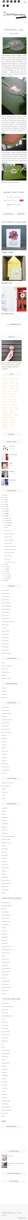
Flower (12, 386)
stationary (12, 422)
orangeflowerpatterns (7, 949)
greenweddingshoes (7, 606)
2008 (4, 580)
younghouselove (6, 766)
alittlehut (4, 814)
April (6, 571)
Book (14, 378)
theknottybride (5, 643)
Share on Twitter (12, 200)
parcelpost (4, 861)
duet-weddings (5, 599)
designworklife (5, 823)
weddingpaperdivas (6, 653)
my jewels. (10, 1156)
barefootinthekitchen (7, 905)
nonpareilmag (5, 624)
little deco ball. (7, 537)
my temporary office (9, 552)
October (7, 520)
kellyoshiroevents (6, 618)
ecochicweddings (6, 602)
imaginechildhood (6, 1053)
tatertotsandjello (6, 1100)
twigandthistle (5, 889)
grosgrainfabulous (6, 921)
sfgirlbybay (4, 1097)
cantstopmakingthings (7, 1015)
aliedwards (4, 811)
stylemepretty (5, 637)
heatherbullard (5, 726)
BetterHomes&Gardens (7, 782)
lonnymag (4, 735)
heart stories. (12, 480)
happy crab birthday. (9, 540)
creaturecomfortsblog (7, 719)
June (6, 566)
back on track (7, 559)
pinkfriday (4, 744)
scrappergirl (4, 1094)
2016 (4, 499)
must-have (11, 417)
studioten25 (5, 754)
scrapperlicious (5, 867)
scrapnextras (5, 864)
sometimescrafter (6, 971)
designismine (5, 1041)
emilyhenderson (5, 722)
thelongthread (5, 984)
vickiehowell (4, 990)
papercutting (5, 855)
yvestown (4, 773)
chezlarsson (4, 716)
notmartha (4, 1072)
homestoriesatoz (6, 729)
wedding (12, 425)
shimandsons (5, 965)
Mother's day (5, 396)
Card (13, 204)
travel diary (5, 425)
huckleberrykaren (6, 612)
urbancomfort (5, 763)
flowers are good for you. (10, 549)
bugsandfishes (5, 912)
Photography (13, 396)
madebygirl (4, 738)
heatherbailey (5, 924)
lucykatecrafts (5, 934)
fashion (16, 407)
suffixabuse (4, 757)
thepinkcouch (5, 886)
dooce (3, 662)
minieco (3, 845)
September (7, 522)
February (7, 576)
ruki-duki (4, 748)
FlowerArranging (6, 786)
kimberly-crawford (6, 839)
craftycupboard (5, 918)
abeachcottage (5, 707)
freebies (11, 409)
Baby (3, 378)
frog (16, 409)
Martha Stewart (11, 394)
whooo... (6, 527)
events (10, 407)
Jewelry (4, 394)
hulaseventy (5, 669)
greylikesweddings (6, 609)
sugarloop (4, 871)
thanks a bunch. (8, 252)
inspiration (16, 414)
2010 (4, 513)
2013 (4, 506)
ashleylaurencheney (6, 713)
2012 (4, 509)
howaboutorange (6, 1050)
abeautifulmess (5, 1003)
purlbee (3, 956)
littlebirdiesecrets (6, 1063)
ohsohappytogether (6, 946)
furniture (4, 412)
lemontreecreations (6, 732)
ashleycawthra (5, 1009)
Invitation (15, 391)
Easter (11, 383)
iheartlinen (4, 927)
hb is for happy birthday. (10, 546)
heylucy (3, 1047)
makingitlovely (5, 1069)
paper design (17, 204)
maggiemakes (5, 937)
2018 (4, 495)
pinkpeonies (4, 691)
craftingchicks (5, 1025)
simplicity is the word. (9, 533)
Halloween (11, 388)
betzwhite (4, 908)
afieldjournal (4, 697)
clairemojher (4, 817)
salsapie (3, 1091)
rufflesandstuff (5, 959)
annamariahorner (6, 902)
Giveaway (4, 388)
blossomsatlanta (6, 596)
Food (17, 386)
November (7, 518)
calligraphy (14, 404)
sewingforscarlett (6, 962)
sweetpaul (4, 760)
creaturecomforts (6, 1034)
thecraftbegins (5, 1103)
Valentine (4, 401)
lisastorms (4, 1059)
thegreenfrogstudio (6, 883)
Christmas (4, 381)
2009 (4, 515)
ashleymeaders (5, 590)
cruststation (5, 1037)
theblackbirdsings (6, 880)
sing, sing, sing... (8, 555)
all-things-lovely (5, 710)
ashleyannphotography (7, 1006)
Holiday (17, 388)
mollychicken (5, 943)
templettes (4, 874)
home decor (11, 412)
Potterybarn (5, 792)
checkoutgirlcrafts (6, 915)
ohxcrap (3, 1078)
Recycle (4, 399)
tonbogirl (4, 688)
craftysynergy (5, 1028)
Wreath (4, 404)
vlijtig (3, 1116)
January (6, 578)
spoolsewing (5, 974)
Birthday (9, 378)
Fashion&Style (5, 386)
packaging (13, 420)
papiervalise (4, 694)
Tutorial (14, 399)
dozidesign (4, 827)
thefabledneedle (6, 981)
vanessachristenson (6, 987)
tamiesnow (4, 978)
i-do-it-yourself (5, 615)
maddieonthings (5, 672)
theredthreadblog (6, 1107)
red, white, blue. (8, 313)
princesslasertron (6, 952)
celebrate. (11, 471)
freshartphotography (7, 665)
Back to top (21, 1218)
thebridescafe (5, 640)
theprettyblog (5, 646)
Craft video (11, 381)
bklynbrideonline (6, 593)
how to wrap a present (7, 414)
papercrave (4, 852)
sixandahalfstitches (6, 968)
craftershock (5, 1022)
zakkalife (4, 892)
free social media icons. (9, 562)
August (6, 525)
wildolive (4, 993)
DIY (16, 381)
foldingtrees (5, 833)
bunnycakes (4, 1012)
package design (5, 420)
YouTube (4, 798)
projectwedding (5, 631)
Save (22, 200)
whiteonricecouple (6, 678)
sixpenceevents (5, 634)
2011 (4, 511)
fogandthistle (5, 830)
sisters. (11, 463)
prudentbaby (5, 1085)
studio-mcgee (5, 751)
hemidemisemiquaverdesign (8, 836)
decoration (4, 407)
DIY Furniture (5, 383)
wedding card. (7, 283)
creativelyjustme (6, 1031)
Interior (8, 391)
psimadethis (4, 1088)
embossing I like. (8, 543)
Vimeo (3, 795)
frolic (3, 1044)
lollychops (4, 1066)
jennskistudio (5, 1056)
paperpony (4, 675)
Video (10, 401)
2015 (4, 502)
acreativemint (5, 808)
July (5, 564)
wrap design (5, 427)
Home (3, 391)
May (6, 569)
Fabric (16, 383)
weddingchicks (5, 650)
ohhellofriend (5, 849)
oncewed (4, 628)
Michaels (4, 789)
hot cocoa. (12, 446)
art (8, 404)
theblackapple (5, 877)
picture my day (7, 530)
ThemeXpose (15, 1213)
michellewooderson (6, 842)
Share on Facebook (14, 197)
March (6, 573)
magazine (4, 417)
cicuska (3, 1019)
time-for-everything (6, 1110)
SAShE (9, 399)
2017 (4, 497)
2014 (4, 504)
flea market (5, 409)
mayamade (4, 940)
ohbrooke (4, 741)
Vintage (14, 401)
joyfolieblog (4, 930)
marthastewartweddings (8, 621)
